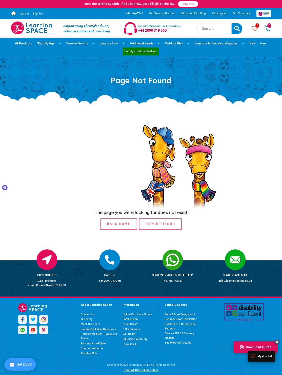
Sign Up (38, 13)
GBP (266, 13)
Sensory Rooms (77, 43)
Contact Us (88, 314)
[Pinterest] (43, 330)
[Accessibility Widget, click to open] (4, 187)
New (263, 43)
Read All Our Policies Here (141, 370)
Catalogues (219, 13)
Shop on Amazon (92, 348)
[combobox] (214, 29)
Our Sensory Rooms (161, 13)
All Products (23, 43)
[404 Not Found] (31, 27)
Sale (252, 43)
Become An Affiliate (93, 344)
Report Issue (160, 224)
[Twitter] (33, 319)
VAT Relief (129, 334)
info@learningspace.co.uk (235, 281)
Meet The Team (90, 324)
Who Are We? (134, 13)
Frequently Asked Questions (98, 329)
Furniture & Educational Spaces (216, 43)
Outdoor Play (174, 43)
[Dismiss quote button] (277, 342)
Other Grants (130, 324)
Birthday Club (89, 353)
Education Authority (135, 339)
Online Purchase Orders (137, 314)
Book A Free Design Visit (180, 314)
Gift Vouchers (241, 13)
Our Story (87, 319)
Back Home (118, 224)
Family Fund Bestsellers (140, 51)
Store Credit (130, 344)
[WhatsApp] (22, 330)
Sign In (24, 13)
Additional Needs (141, 43)
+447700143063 (172, 281)
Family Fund (130, 319)
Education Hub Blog (193, 13)
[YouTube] (33, 330)
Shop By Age (46, 43)
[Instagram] (43, 319)
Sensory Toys (109, 43)
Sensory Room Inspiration (181, 319)
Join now (188, 4)
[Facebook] (22, 319)
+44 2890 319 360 (110, 281)
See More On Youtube (178, 343)
